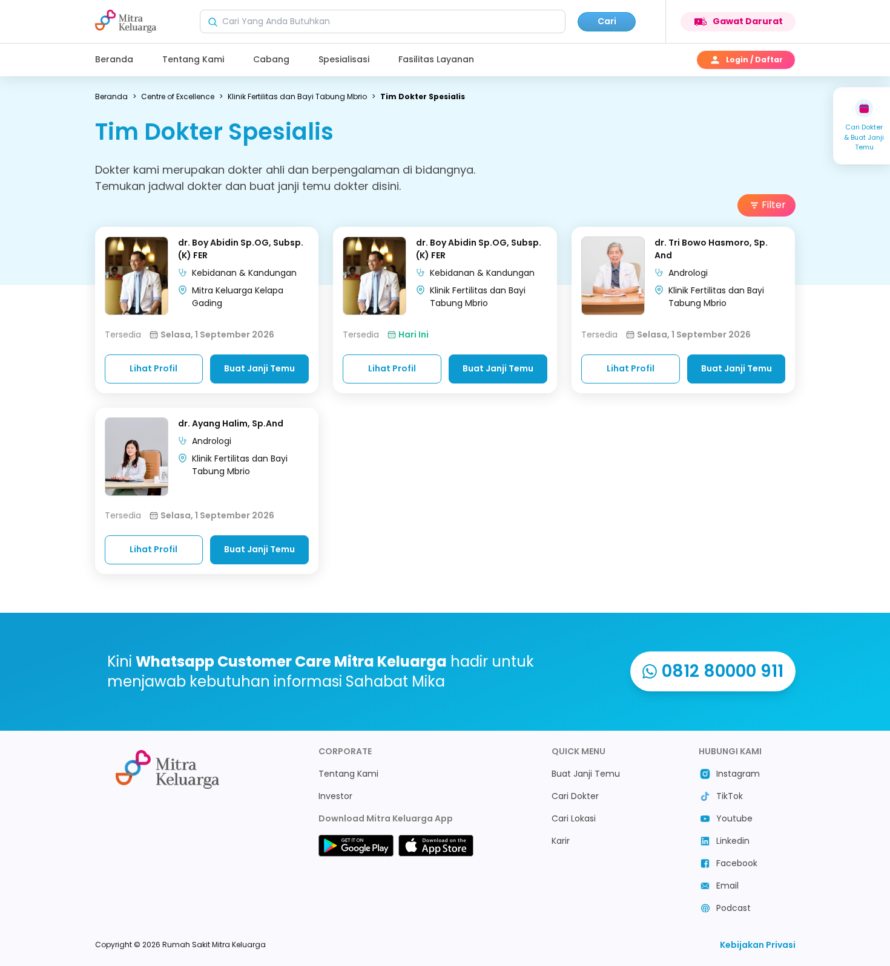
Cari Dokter (575, 796)
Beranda (114, 59)
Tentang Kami (193, 59)
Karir (561, 841)
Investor (335, 796)
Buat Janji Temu (259, 368)
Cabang (271, 59)
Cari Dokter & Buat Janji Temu (864, 137)
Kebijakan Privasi (758, 945)
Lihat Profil (153, 368)
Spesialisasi (343, 59)
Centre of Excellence (177, 96)
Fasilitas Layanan (436, 59)
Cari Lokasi (574, 818)
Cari (607, 21)
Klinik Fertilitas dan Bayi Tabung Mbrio (297, 96)
